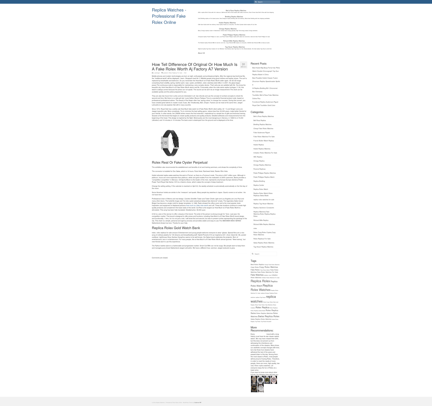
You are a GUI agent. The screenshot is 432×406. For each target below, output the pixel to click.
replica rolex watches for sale (263, 199)
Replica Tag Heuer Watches (263, 203)
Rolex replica (259, 365)
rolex (255, 228)
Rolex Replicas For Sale (175, 73)
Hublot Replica (258, 145)
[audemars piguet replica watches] (260, 388)
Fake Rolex (255, 269)
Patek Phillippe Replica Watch (263, 177)
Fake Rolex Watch (265, 270)
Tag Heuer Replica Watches (263, 247)
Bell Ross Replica (259, 120)
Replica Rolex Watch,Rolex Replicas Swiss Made (263, 194)
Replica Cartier (258, 185)
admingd (157, 73)
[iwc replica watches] (254, 388)
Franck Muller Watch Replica (263, 140)
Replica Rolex (260, 281)
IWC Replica (257, 157)
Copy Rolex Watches (268, 267)
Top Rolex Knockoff (266, 321)
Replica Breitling (259, 181)
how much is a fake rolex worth (197, 205)
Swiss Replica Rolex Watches (263, 243)
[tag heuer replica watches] (267, 379)
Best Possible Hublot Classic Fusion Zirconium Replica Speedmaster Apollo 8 (266, 81)
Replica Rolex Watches (262, 287)
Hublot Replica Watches (261, 149)
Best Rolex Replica (257, 264)
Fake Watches (257, 274)
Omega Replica (258, 161)
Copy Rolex (255, 267)
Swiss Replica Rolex (268, 316)
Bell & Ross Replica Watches (263, 116)
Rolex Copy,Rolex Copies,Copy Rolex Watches (264, 233)
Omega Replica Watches (262, 165)
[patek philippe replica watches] (274, 379)
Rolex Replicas (274, 308)
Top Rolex (257, 321)
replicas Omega (265, 293)
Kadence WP (198, 402)
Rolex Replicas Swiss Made (258, 310)
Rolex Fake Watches (267, 305)
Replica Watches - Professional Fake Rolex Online (169, 16)
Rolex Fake (258, 305)
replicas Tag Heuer (260, 297)
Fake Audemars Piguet (261, 132)
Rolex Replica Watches (264, 313)
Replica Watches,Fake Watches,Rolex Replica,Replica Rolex (264, 214)
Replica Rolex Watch (260, 189)
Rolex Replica (262, 307)
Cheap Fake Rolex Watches (263, 128)
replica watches (260, 334)
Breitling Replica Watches (262, 124)
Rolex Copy (266, 302)
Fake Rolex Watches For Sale (264, 136)
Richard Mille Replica (260, 220)
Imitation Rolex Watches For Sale (265, 153)
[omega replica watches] (254, 379)
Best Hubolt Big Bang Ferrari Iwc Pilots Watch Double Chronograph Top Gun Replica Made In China (266, 71)
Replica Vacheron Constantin (263, 207)
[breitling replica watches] (260, 379)
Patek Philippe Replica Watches (264, 173)
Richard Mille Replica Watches (264, 224)
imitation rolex (267, 275)
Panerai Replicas (259, 169)
